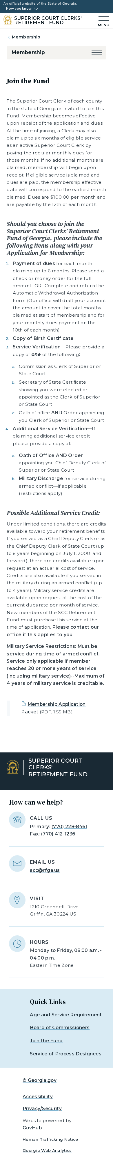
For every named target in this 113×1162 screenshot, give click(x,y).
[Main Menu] (102, 20)
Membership (26, 37)
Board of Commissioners (60, 1027)
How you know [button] (19, 8)
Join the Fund (46, 1040)
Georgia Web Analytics (47, 1150)
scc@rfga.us (45, 870)
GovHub (32, 1128)
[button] (97, 52)
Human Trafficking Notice (50, 1139)
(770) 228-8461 (69, 826)
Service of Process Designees (65, 1054)
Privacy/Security (42, 1108)
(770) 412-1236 (58, 834)
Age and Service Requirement (66, 1015)
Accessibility (38, 1096)
